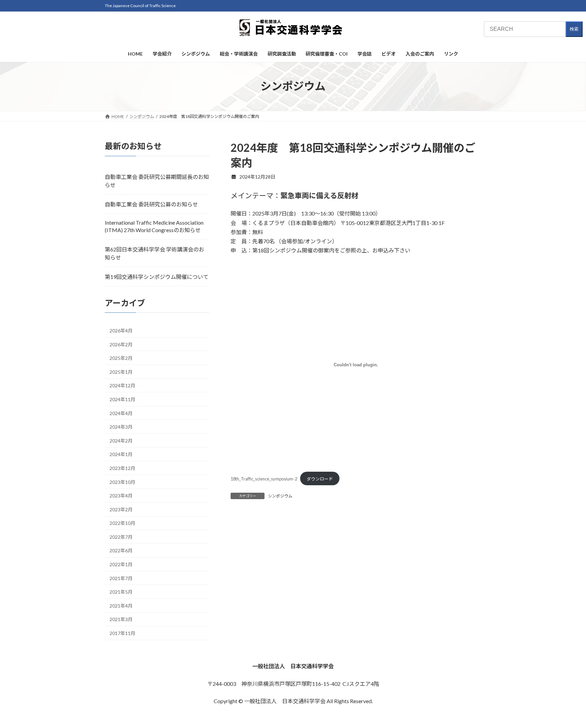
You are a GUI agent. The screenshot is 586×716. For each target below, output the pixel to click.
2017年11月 (122, 633)
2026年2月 (121, 344)
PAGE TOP (566, 688)
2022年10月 (122, 523)
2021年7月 (121, 578)
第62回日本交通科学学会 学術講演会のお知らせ (154, 253)
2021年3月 (121, 619)
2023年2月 (121, 509)
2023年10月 (122, 482)
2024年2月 (121, 440)
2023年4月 (121, 495)
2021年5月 (121, 592)
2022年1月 (121, 564)
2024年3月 (121, 427)
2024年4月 (121, 413)
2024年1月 (121, 454)
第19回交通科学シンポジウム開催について (157, 276)
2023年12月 (122, 468)
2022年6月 (121, 550)
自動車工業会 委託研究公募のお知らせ (151, 204)
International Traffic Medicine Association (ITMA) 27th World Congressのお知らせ (154, 226)
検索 (574, 29)
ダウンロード (320, 479)
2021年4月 (121, 605)
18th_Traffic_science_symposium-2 (264, 479)
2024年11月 (122, 399)
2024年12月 (122, 385)
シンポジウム (280, 495)
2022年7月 (121, 536)
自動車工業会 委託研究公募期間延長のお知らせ (157, 180)
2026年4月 (121, 330)
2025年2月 (121, 358)
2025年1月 (121, 371)
